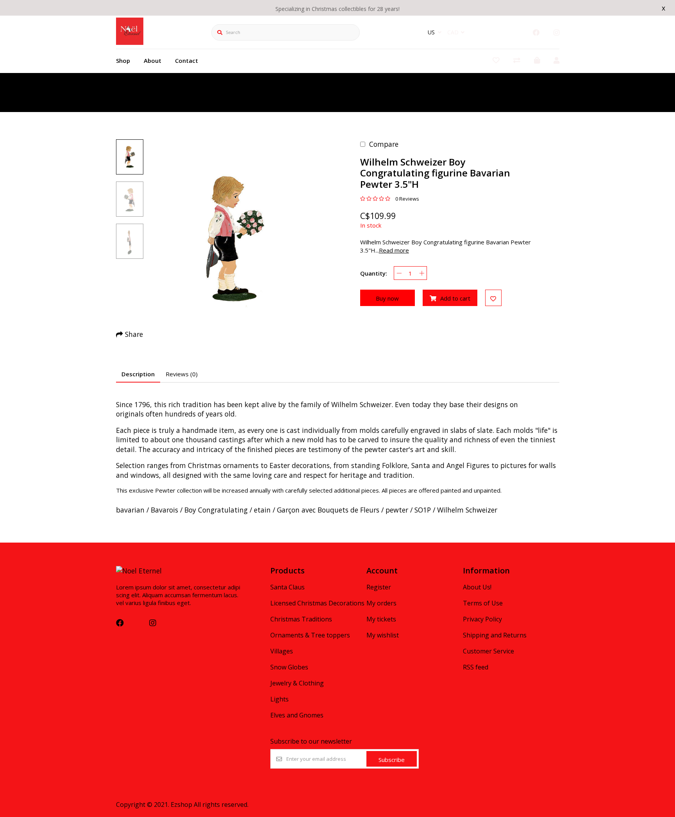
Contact (186, 60)
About (152, 60)
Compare (383, 144)
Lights (279, 699)
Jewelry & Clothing (297, 683)
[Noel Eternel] (129, 42)
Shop (123, 60)
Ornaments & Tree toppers (310, 635)
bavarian (130, 509)
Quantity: (373, 273)
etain (262, 509)
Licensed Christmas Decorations (317, 603)
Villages (281, 651)
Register (378, 587)
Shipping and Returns (495, 635)
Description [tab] (138, 374)
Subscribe (392, 760)
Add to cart (455, 298)
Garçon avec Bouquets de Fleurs (328, 509)
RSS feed (475, 667)
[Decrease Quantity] (399, 273)
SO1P (422, 509)
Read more (394, 250)
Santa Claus (287, 587)
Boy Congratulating (216, 509)
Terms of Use (483, 603)
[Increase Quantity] (422, 273)
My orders (381, 603)
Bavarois (164, 509)
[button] (129, 156)
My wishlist (382, 635)
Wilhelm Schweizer (467, 509)
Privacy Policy (482, 619)
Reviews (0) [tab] (182, 374)
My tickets (381, 619)
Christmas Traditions (301, 619)
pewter (397, 509)
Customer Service (488, 651)
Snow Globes (289, 667)
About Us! (477, 587)
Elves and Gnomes (296, 715)
